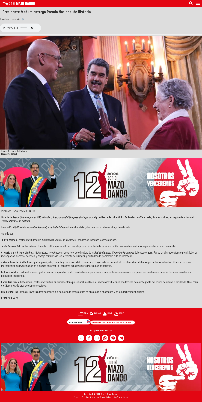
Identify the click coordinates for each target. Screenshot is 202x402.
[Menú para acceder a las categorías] (198, 3)
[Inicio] (17, 4)
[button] (81, 338)
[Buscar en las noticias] (190, 3)
